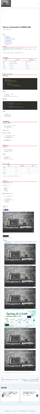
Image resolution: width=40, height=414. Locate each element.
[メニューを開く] (38, 3)
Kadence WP (32, 410)
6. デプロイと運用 (8, 42)
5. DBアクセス (8, 41)
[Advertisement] (20, 19)
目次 (5, 34)
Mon (4, 29)
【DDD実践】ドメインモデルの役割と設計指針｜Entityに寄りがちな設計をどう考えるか (30, 379)
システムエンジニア (21, 372)
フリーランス (28, 372)
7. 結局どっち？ (8, 44)
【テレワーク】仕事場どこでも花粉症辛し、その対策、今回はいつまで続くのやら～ (10, 394)
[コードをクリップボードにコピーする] (36, 80)
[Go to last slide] (3, 395)
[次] (37, 395)
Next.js (10, 372)
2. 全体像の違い (8, 37)
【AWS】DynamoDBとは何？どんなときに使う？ (9, 379)
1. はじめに (7, 36)
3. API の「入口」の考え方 (10, 38)
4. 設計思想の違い (8, 40)
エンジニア (15, 372)
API (4, 372)
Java (7, 372)
